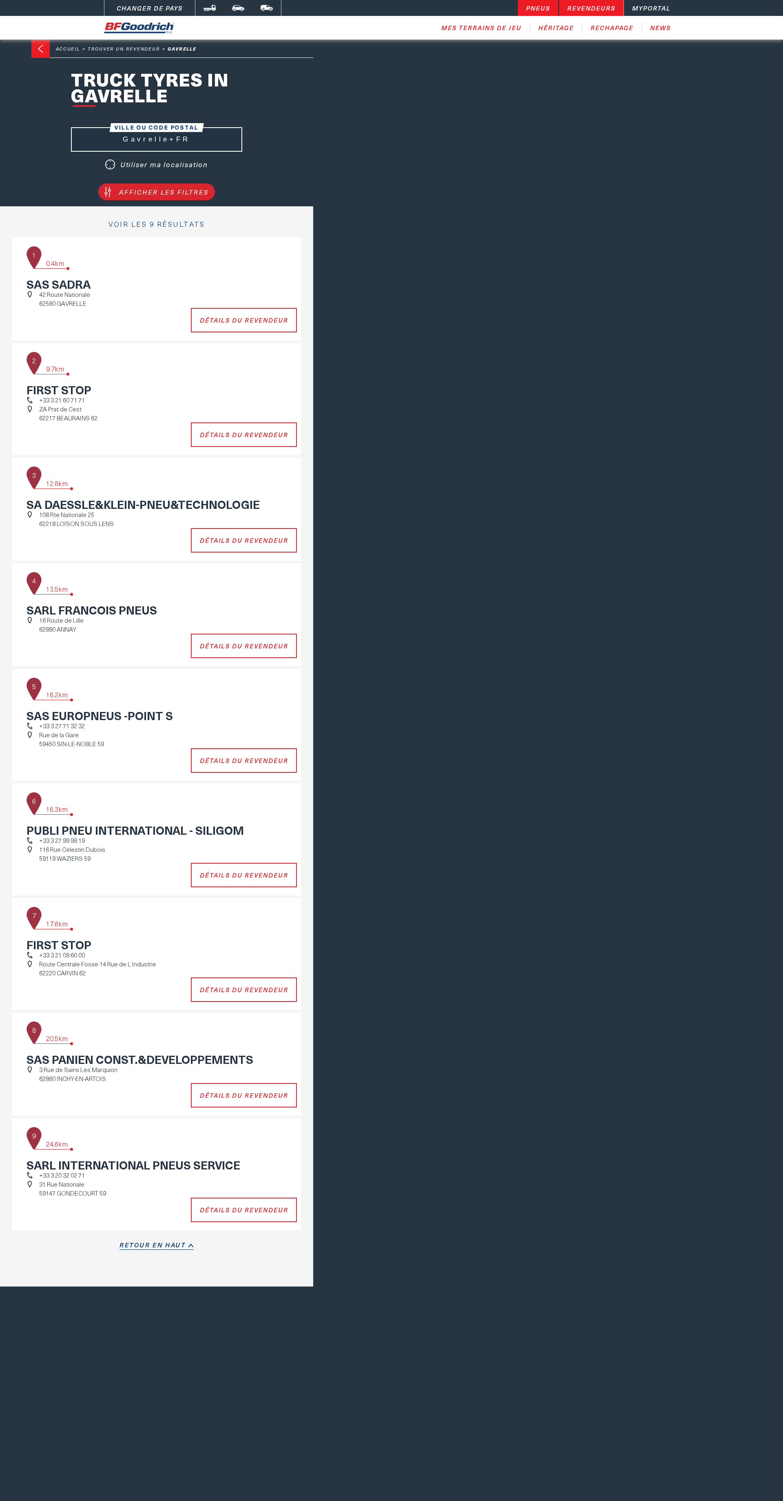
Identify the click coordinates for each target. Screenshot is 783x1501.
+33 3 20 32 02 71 (62, 1175)
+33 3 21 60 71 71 (62, 400)
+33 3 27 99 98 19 (62, 840)
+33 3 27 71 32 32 (62, 725)
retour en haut (152, 1244)
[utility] (267, 8)
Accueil (68, 48)
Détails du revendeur (244, 320)
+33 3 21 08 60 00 (62, 955)
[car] (238, 8)
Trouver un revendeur (124, 48)
